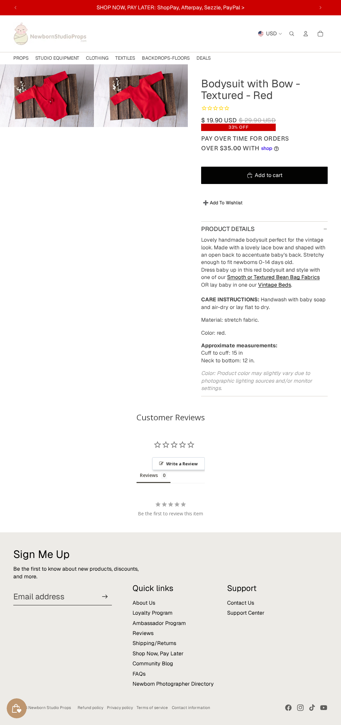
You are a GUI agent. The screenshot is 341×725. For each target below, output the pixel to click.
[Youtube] (324, 708)
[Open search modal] (291, 33)
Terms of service (152, 707)
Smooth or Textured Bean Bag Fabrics (273, 277)
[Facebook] (288, 708)
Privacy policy (120, 707)
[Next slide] (320, 7)
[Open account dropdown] (305, 33)
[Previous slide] (15, 7)
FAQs (139, 673)
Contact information (191, 707)
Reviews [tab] (149, 475)
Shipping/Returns (154, 643)
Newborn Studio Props (49, 707)
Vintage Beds (274, 284)
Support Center (245, 612)
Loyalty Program (152, 612)
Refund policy (90, 707)
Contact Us (240, 602)
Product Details (228, 229)
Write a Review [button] (182, 464)
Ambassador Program (159, 623)
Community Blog (153, 663)
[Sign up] (105, 596)
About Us (144, 602)
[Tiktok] (312, 708)
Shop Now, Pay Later (158, 653)
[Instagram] (300, 708)
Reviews (143, 633)
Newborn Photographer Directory (173, 683)
